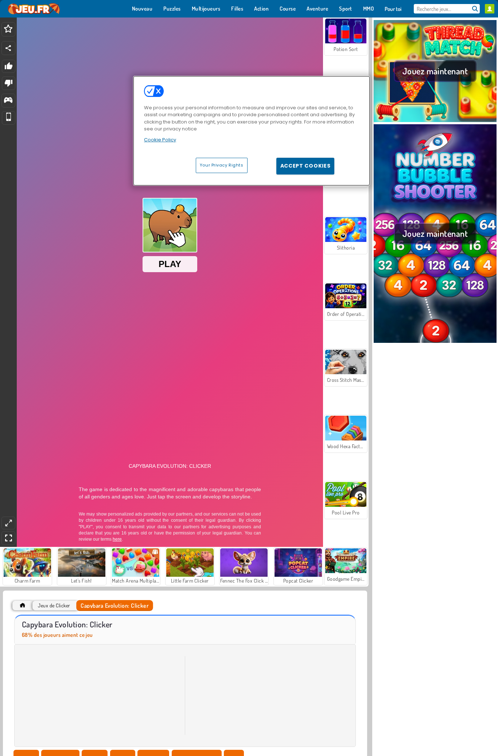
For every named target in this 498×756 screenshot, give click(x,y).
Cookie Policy (160, 139)
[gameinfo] (8, 101)
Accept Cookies (305, 165)
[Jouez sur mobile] (8, 118)
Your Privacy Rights (222, 165)
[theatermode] (8, 523)
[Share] (8, 48)
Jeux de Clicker (54, 605)
